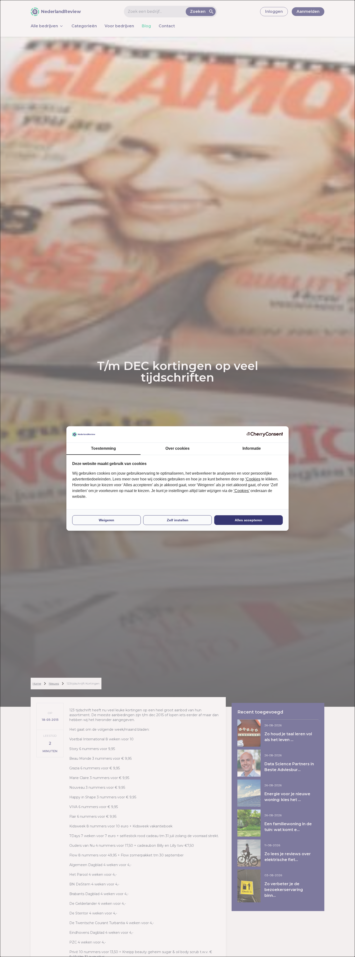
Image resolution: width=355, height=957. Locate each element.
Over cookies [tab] (177, 448)
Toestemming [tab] (103, 448)
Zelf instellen (177, 520)
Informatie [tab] (251, 448)
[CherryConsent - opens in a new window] (265, 434)
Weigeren (106, 520)
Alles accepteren (248, 520)
